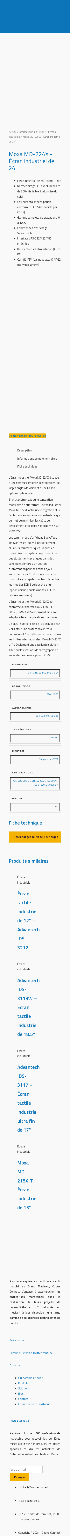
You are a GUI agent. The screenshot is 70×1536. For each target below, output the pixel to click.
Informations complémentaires (37, 458)
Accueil (13, 132)
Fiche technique (27, 466)
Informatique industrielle (32, 132)
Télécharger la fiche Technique (36, 837)
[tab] (39, 450)
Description (24, 450)
